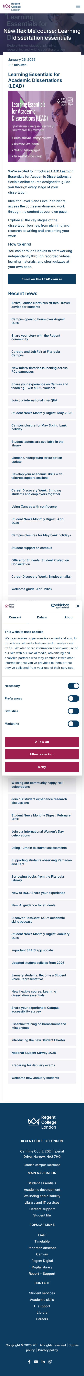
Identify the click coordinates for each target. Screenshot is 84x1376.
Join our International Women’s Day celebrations (37, 833)
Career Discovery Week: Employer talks (41, 576)
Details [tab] (42, 617)
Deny (42, 767)
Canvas (42, 1254)
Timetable (42, 1241)
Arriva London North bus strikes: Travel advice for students (40, 304)
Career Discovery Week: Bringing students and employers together (36, 492)
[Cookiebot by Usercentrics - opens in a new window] (52, 606)
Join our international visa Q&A (34, 400)
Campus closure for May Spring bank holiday (39, 427)
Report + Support (42, 1273)
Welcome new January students (35, 1078)
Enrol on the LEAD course (42, 279)
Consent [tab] (15, 617)
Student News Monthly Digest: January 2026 (40, 936)
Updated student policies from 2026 (37, 963)
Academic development (42, 1190)
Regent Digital (42, 1261)
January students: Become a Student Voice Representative (38, 977)
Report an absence (42, 1248)
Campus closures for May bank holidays (41, 535)
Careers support (42, 1209)
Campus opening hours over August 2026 (38, 321)
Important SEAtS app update (32, 950)
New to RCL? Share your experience (38, 893)
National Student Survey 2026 (33, 1053)
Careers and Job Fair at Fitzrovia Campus (35, 353)
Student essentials (42, 1183)
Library (42, 1312)
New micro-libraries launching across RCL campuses (39, 369)
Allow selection (42, 754)
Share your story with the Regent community (35, 337)
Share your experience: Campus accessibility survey (35, 1009)
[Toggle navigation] (78, 6)
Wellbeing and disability (42, 1196)
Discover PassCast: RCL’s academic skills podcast (38, 919)
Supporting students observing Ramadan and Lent (41, 862)
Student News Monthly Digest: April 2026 (37, 521)
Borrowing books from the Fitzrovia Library (37, 878)
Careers (42, 1319)
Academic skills (42, 1300)
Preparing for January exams (33, 1065)
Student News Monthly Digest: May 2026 (41, 413)
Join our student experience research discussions (39, 801)
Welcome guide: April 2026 (31, 589)
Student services (42, 1293)
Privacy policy (48, 1350)
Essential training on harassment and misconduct (38, 1026)
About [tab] (68, 617)
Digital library (42, 1267)
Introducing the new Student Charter (38, 1040)
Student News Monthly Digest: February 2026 (41, 817)
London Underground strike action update (36, 459)
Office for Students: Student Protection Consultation (40, 562)
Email (42, 1235)
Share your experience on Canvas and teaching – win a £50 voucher (39, 386)
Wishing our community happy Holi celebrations (37, 784)
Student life (42, 1215)
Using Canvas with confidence (34, 506)
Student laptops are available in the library (37, 443)
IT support (42, 1306)
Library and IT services (42, 1202)
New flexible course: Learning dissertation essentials (33, 993)
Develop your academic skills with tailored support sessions (36, 476)
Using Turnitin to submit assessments (39, 848)
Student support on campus (31, 548)
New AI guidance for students (33, 905)
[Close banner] (77, 606)
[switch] (73, 698)
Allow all (42, 742)
